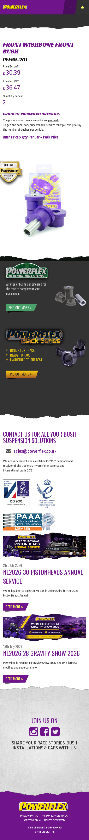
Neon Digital (46, 831)
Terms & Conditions (55, 816)
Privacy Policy (29, 816)
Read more (13, 606)
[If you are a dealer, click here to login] (83, 7)
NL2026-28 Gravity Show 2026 (41, 653)
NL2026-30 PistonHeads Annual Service (43, 576)
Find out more (19, 307)
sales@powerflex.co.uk (35, 451)
